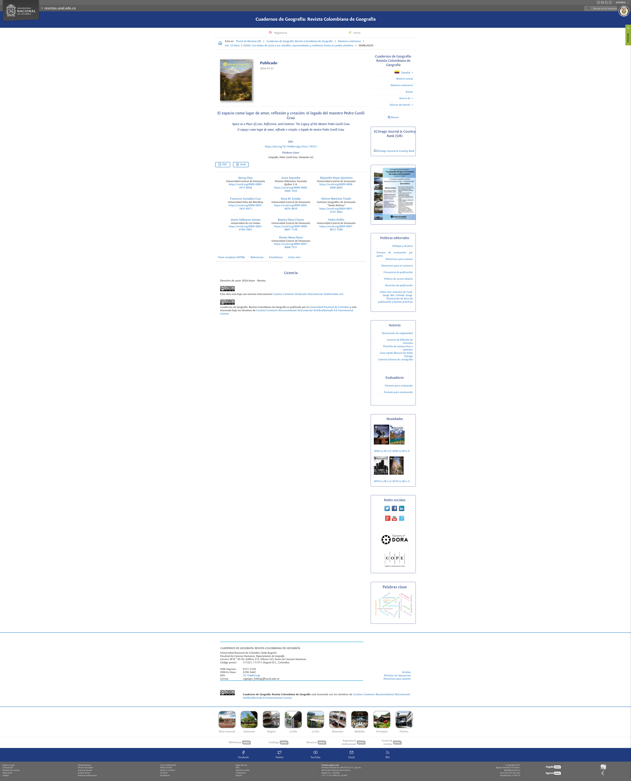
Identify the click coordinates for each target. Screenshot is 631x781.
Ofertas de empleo (85, 768)
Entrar (357, 33)
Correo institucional (168, 765)
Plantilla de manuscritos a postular (398, 348)
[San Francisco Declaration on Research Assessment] (394, 545)
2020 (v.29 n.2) (383, 451)
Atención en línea (243, 770)
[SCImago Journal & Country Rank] (395, 151)
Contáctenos (241, 773)
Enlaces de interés (400, 105)
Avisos (409, 92)
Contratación (7, 768)
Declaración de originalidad (397, 333)
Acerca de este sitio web (510, 773)
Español (406, 72)
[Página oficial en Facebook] (602, 2)
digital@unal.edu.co (512, 770)
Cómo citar (294, 257)
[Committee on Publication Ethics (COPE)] (395, 568)
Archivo (406, 672)
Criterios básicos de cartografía (395, 359)
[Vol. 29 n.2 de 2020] (382, 443)
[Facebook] (394, 510)
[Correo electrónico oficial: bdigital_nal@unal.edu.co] (598, 2)
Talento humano (84, 765)
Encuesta (163, 773)
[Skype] (401, 520)
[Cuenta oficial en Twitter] (606, 2)
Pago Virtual (7, 773)
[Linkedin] (401, 510)
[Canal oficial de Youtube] (610, 2)
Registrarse (280, 33)
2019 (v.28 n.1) (401, 481)
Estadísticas (276, 257)
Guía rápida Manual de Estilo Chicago (396, 355)
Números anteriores (349, 41)
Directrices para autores (399, 259)
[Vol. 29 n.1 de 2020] (397, 443)
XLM (242, 164)
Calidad (5, 776)
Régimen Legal (8, 765)
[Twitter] (387, 510)
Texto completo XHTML (231, 257)
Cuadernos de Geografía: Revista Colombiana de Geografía (316, 19)
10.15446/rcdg (251, 675)
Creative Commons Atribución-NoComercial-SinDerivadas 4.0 (308, 294)
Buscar (394, 117)
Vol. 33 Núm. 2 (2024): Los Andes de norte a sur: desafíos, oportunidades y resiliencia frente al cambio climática (289, 45)
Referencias (257, 257)
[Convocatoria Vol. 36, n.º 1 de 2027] (395, 219)
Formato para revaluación (398, 392)
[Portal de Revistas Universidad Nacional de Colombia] (220, 43)
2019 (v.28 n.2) (383, 481)
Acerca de (405, 98)
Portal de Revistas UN (248, 41)
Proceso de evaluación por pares (395, 254)
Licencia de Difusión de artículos (400, 341)
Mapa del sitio (241, 765)
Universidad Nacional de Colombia (329, 307)
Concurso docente (85, 770)
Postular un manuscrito (397, 675)
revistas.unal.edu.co (60, 8)
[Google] (387, 520)
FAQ (237, 768)
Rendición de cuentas (11, 770)
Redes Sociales (166, 768)
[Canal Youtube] (394, 520)
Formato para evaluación (399, 385)
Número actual (404, 78)
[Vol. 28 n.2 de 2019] (381, 474)
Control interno (84, 773)
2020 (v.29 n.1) (401, 451)
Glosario (239, 776)
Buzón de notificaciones (87, 776)
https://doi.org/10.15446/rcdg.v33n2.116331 (291, 146)
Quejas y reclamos (167, 770)
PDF (224, 164)
